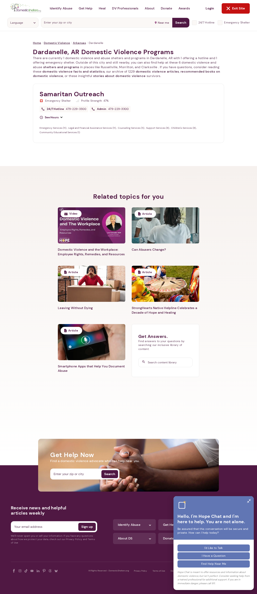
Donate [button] (166, 8)
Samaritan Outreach (72, 94)
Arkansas (79, 43)
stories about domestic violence (119, 76)
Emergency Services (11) (53, 128)
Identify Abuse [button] (61, 8)
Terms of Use (159, 571)
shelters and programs (61, 67)
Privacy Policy (140, 571)
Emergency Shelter (237, 22)
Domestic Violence (57, 43)
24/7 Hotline (206, 22)
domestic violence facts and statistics (73, 71)
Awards (184, 8)
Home (37, 43)
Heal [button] (102, 8)
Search (180, 22)
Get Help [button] (85, 8)
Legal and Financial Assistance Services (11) (92, 128)
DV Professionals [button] (125, 8)
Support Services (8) (158, 128)
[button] (51, 118)
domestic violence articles (157, 71)
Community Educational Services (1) (60, 132)
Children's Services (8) (183, 128)
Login (210, 8)
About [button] (149, 8)
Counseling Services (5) (131, 128)
